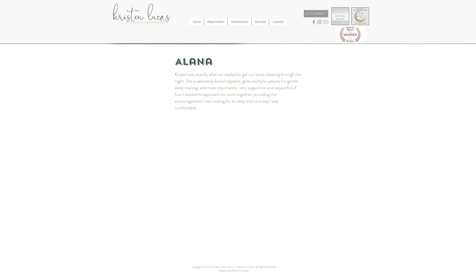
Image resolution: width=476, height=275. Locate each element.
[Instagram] (319, 22)
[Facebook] (313, 22)
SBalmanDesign (240, 270)
